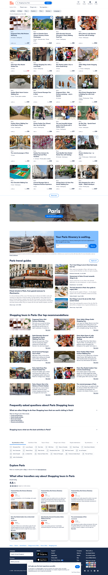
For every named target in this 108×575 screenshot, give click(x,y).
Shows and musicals (16, 418)
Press (78, 560)
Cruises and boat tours (16, 415)
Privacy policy (54, 557)
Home (11, 545)
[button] (20, 30)
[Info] (25, 14)
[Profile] (96, 2)
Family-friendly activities (17, 417)
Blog (78, 557)
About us (79, 553)
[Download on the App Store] (42, 560)
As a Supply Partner (90, 553)
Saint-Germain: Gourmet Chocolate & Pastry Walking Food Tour (52, 517)
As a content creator (90, 555)
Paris (25, 469)
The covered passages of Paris (79, 517)
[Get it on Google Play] (42, 554)
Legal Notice (54, 555)
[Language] (90, 2)
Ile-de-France (23, 545)
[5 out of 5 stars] (24, 492)
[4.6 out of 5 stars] (14, 486)
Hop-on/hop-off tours (16, 420)
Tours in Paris (44, 545)
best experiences (42, 469)
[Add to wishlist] (28, 17)
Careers (78, 555)
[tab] (18, 443)
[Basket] (84, 2)
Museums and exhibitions (17, 422)
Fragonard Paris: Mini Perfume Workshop (21, 490)
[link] (20, 30)
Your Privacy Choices (56, 560)
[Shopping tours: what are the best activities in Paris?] (96, 429)
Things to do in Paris (33, 545)
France (16, 545)
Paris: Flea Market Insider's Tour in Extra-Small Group (22, 517)
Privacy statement (14, 255)
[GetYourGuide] (12, 3)
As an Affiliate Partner (91, 557)
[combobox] (30, 3)
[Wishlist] (78, 2)
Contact (53, 553)
